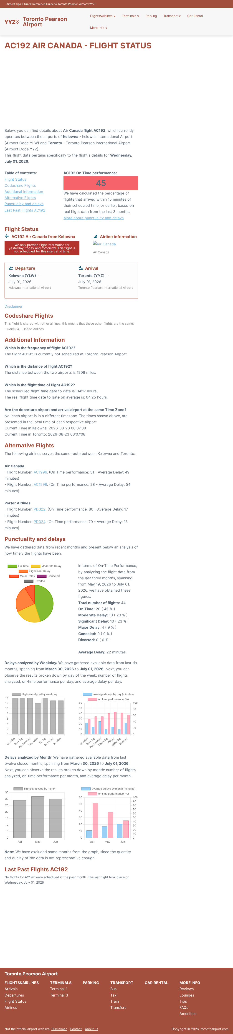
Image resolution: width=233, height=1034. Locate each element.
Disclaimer (59, 1029)
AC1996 (40, 472)
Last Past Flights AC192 (25, 210)
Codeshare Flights (20, 185)
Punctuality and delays (24, 204)
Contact (76, 1029)
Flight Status (15, 179)
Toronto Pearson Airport (45, 21)
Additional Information (24, 191)
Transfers (118, 1007)
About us (91, 1029)
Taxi (113, 995)
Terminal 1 (58, 989)
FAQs (184, 1007)
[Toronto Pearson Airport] (12, 22)
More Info (98, 28)
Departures (14, 995)
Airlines (11, 1007)
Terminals (130, 16)
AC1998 (40, 484)
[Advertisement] (116, 91)
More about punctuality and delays (93, 218)
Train (114, 1001)
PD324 (39, 521)
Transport (172, 16)
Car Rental (195, 16)
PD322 (40, 509)
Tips (183, 1001)
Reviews (187, 989)
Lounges (187, 995)
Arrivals (11, 989)
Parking (151, 16)
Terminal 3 (59, 995)
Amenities (188, 1013)
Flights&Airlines (103, 16)
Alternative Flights (20, 197)
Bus (113, 989)
